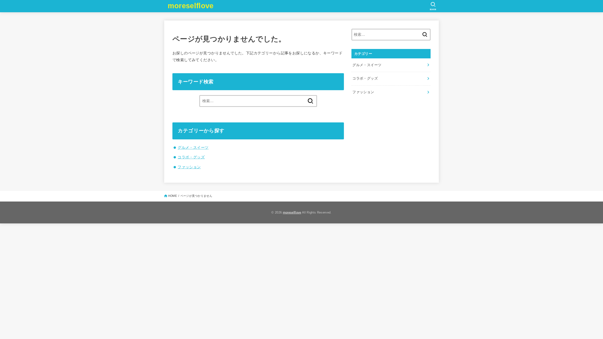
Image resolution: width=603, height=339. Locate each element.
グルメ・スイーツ (193, 147)
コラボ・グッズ (191, 157)
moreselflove (191, 6)
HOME (172, 195)
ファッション (189, 167)
